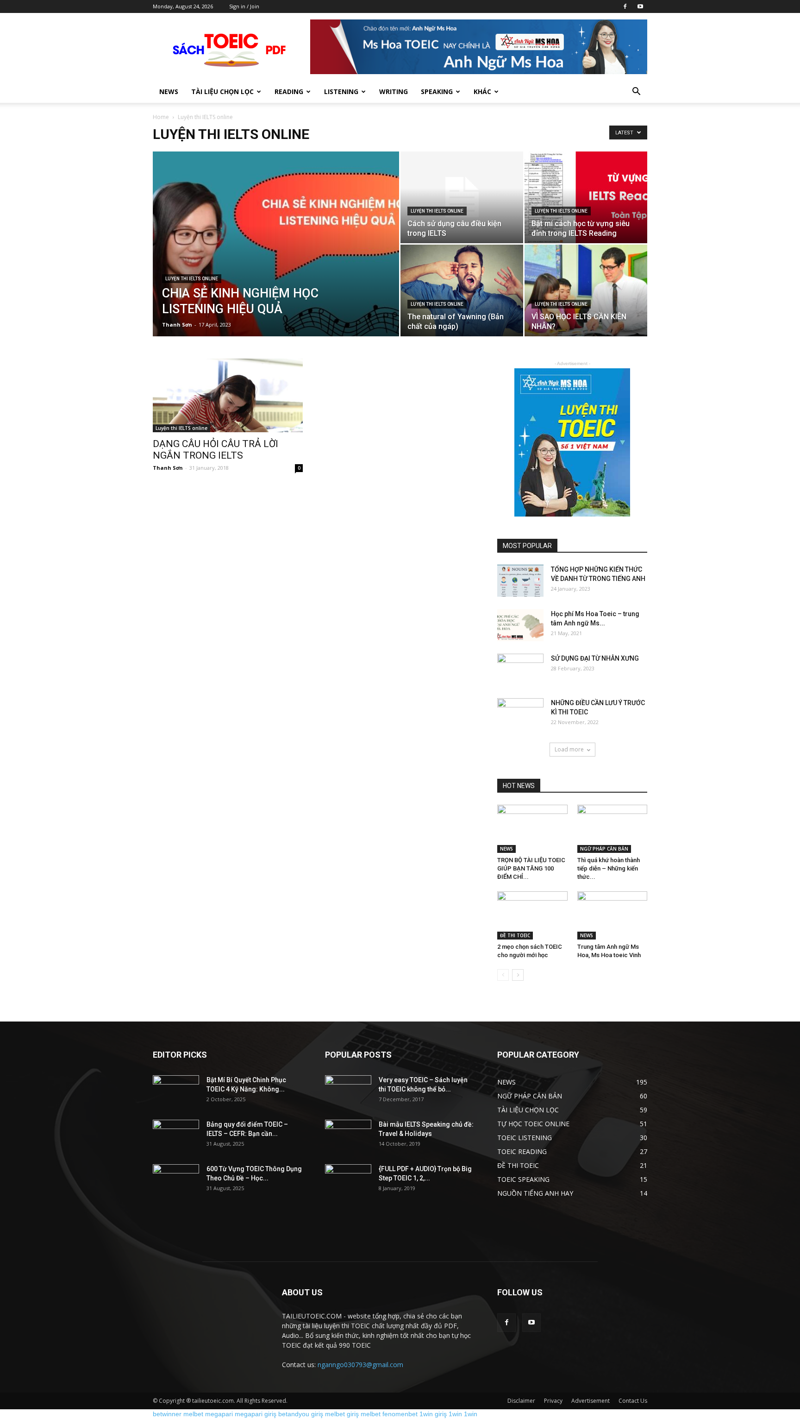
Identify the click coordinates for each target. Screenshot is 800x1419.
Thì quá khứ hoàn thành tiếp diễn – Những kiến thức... (608, 868)
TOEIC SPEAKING (523, 1179)
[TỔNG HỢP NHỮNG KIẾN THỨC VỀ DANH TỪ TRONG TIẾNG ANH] (520, 581)
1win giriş (433, 1414)
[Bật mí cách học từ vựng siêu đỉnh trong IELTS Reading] (586, 197)
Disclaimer (521, 1401)
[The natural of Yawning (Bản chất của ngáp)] (461, 290)
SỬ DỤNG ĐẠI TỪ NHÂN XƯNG (595, 658)
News (168, 91)
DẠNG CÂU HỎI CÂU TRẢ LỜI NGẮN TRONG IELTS (215, 449)
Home (161, 117)
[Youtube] (640, 6)
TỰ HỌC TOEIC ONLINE (533, 1123)
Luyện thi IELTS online (191, 278)
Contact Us (633, 1401)
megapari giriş (255, 1414)
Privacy (553, 1401)
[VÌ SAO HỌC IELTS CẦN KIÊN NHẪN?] (586, 290)
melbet (193, 1414)
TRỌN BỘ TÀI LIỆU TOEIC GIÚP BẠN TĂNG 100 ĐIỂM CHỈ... (531, 868)
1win (455, 1414)
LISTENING (341, 91)
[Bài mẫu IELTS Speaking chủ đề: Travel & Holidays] (348, 1136)
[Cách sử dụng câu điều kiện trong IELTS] (461, 197)
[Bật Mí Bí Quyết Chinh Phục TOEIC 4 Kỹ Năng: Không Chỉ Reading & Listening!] (176, 1091)
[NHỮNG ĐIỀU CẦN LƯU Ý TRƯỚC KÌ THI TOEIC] (520, 714)
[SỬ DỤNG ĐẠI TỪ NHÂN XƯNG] (520, 670)
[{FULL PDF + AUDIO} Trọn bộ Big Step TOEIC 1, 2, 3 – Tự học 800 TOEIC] (348, 1180)
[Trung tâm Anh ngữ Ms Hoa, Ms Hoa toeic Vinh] (612, 915)
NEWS (506, 848)
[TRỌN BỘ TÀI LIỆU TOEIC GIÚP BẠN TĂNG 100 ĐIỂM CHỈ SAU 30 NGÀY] (532, 829)
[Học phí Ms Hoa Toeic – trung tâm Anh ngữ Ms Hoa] (520, 625)
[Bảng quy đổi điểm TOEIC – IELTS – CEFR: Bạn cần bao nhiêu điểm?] (176, 1136)
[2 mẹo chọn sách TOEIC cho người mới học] (532, 915)
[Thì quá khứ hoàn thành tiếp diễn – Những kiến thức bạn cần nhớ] (612, 829)
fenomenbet (400, 1414)
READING (289, 91)
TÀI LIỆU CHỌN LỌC (222, 91)
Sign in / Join (244, 6)
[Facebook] (625, 6)
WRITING (393, 91)
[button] (636, 92)
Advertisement (590, 1401)
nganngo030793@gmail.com (360, 1364)
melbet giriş (342, 1414)
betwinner (167, 1414)
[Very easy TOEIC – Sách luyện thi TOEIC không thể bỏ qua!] (348, 1091)
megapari (219, 1414)
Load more (569, 749)
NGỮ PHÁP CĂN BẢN (604, 848)
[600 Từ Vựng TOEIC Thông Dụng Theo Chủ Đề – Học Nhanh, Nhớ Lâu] (176, 1180)
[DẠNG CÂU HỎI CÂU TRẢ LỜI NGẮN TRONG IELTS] (228, 395)
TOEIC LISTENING (524, 1137)
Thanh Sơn (177, 324)
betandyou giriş (300, 1414)
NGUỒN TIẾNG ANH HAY (535, 1193)
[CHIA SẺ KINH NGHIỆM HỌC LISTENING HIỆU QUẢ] (276, 258)
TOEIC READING (522, 1151)
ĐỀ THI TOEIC (515, 935)
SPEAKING (437, 91)
